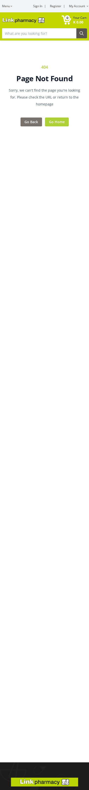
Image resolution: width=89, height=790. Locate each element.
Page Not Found (44, 78)
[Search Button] (81, 33)
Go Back (31, 121)
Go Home (57, 121)
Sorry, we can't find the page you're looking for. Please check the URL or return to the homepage (44, 97)
